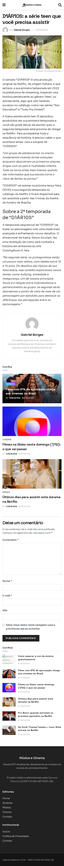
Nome (7, 581)
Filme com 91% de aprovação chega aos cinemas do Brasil (39, 672)
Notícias (7, 802)
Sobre (6, 831)
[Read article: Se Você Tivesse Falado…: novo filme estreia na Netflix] (9, 730)
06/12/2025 (25, 506)
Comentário (10, 539)
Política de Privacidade (15, 836)
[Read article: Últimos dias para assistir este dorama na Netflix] (32, 474)
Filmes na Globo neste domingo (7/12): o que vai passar (36, 686)
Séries (6, 492)
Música (6, 807)
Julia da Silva (14, 398)
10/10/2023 (42, 30)
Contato (7, 816)
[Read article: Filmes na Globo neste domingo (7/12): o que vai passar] (32, 421)
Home (6, 798)
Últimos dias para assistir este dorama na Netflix (35, 700)
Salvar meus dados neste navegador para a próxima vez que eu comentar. (30, 626)
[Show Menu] (4, 5)
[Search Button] (60, 5)
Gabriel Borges (22, 30)
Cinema (11, 384)
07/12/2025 (28, 398)
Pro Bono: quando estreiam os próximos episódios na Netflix (35, 714)
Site (4, 610)
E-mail (7, 595)
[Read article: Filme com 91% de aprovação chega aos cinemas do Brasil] (9, 673)
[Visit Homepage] (32, 5)
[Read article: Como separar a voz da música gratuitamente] (9, 659)
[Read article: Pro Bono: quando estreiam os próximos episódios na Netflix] (9, 716)
